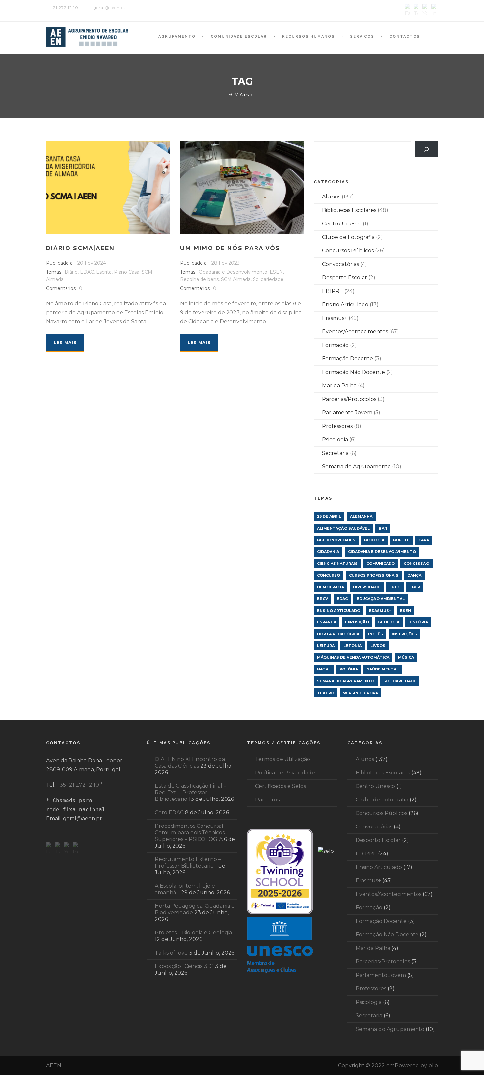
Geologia (388, 622)
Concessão (416, 563)
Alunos (331, 197)
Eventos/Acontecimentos (355, 331)
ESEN (276, 272)
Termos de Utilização (282, 759)
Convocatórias (340, 264)
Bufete (401, 540)
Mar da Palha (339, 385)
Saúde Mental (383, 669)
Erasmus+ (334, 318)
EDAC (87, 272)
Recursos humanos (308, 36)
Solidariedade (268, 279)
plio (433, 1065)
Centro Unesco (342, 224)
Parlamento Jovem (347, 412)
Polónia (348, 669)
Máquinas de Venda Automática (353, 657)
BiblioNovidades (336, 540)
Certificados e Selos (280, 786)
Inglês (375, 634)
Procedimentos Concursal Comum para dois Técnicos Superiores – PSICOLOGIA (190, 832)
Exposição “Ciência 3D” (184, 966)
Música (406, 657)
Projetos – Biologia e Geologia (193, 933)
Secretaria (335, 453)
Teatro (325, 693)
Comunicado (380, 563)
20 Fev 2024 (91, 263)
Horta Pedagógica (338, 634)
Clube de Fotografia (348, 237)
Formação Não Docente (353, 372)
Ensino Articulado (345, 305)
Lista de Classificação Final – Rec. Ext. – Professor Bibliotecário (190, 792)
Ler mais (65, 342)
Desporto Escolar (344, 278)
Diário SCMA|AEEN (80, 247)
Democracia (330, 587)
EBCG (394, 587)
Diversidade (366, 587)
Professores (337, 426)
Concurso (328, 575)
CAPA (423, 540)
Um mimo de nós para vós (230, 247)
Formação (335, 345)
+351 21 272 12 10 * (80, 785)
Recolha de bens (199, 279)
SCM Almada (236, 279)
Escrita (104, 272)
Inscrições (404, 634)
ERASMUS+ (380, 610)
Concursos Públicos (348, 251)
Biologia (374, 540)
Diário (71, 272)
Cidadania (328, 551)
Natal (324, 669)
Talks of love (171, 953)
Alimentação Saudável (343, 528)
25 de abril (329, 516)
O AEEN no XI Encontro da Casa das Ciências (190, 762)
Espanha (326, 622)
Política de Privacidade (285, 773)
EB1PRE (332, 291)
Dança (414, 575)
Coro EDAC (169, 812)
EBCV (322, 598)
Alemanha (361, 516)
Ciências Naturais (337, 563)
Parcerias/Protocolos (349, 399)
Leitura (326, 645)
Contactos (405, 36)
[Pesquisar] (426, 149)
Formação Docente (347, 358)
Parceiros (267, 800)
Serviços (362, 36)
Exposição (357, 622)
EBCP (414, 587)
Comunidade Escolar (239, 36)
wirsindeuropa (360, 693)
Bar (383, 528)
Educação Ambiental (381, 598)
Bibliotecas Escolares (349, 210)
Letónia (352, 645)
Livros (377, 645)
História (418, 622)
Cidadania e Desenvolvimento (233, 272)
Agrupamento (177, 36)
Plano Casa (126, 272)
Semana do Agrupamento (356, 466)
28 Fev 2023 (225, 263)
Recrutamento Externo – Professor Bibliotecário (188, 862)
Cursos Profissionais (373, 575)
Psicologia (335, 439)
